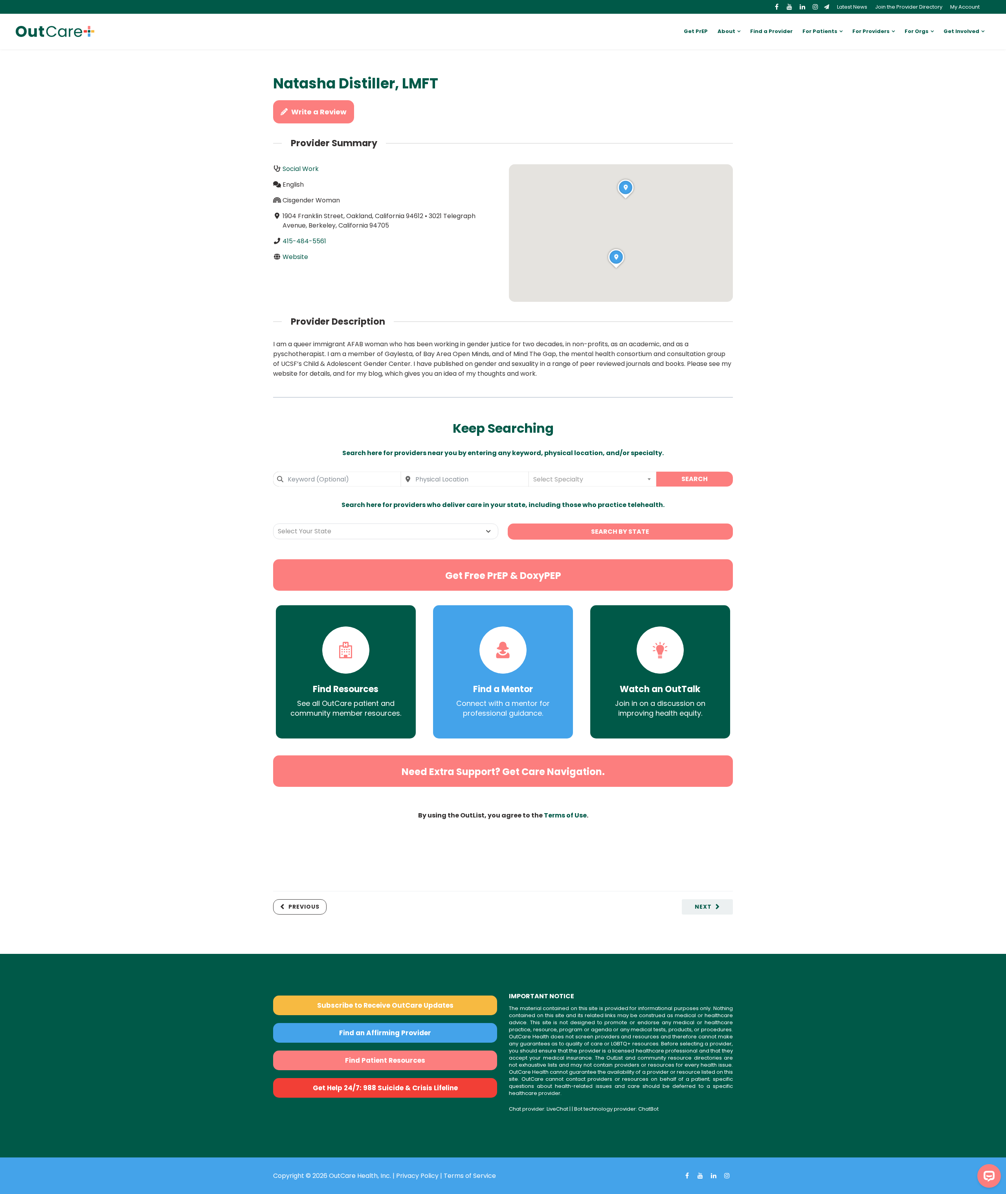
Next (703, 907)
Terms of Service (470, 1175)
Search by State (620, 531)
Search (694, 478)
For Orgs (917, 31)
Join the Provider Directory (908, 7)
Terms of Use (565, 815)
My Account (965, 7)
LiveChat (557, 1109)
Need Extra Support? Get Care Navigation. (503, 771)
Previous (303, 907)
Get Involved (961, 31)
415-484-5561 (304, 241)
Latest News (852, 7)
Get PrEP (696, 31)
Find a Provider (771, 31)
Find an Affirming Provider (385, 1033)
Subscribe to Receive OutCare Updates (385, 1005)
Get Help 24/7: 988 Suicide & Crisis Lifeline (385, 1088)
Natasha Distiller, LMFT (355, 83)
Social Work (301, 168)
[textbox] (592, 479)
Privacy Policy (417, 1175)
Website (295, 256)
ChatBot (648, 1109)
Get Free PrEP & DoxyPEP (503, 575)
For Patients (819, 31)
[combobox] (337, 479)
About (726, 31)
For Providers (871, 31)
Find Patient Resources (385, 1060)
